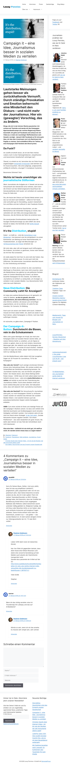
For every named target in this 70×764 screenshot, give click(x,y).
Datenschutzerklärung (10, 724)
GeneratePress (46, 761)
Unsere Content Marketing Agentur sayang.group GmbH (59, 298)
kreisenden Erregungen (22, 164)
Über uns (25, 9)
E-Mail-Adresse (7, 714)
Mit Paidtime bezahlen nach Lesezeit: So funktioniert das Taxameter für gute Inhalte (40, 749)
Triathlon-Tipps (57, 288)
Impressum (36, 9)
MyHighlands (56, 279)
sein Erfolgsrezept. (58, 263)
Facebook (8, 437)
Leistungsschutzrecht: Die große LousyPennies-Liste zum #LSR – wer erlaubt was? (59, 356)
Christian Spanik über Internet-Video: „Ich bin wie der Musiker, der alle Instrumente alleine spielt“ (39, 726)
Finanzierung (15, 437)
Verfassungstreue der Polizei (13, 244)
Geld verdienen (24, 437)
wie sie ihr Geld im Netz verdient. (58, 77)
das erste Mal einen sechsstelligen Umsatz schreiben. (59, 186)
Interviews (32, 4)
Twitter (54, 24)
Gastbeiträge (50, 4)
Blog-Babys (60, 4)
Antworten (9, 525)
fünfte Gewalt (34, 224)
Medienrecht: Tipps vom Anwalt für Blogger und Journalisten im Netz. (59, 319)
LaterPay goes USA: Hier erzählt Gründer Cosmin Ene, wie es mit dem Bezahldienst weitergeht (39, 738)
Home (24, 4)
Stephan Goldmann (20, 533)
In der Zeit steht (31, 415)
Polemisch (15, 435)
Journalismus (32, 437)
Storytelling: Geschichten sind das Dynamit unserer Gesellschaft (23, 444)
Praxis (41, 4)
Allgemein (8, 435)
